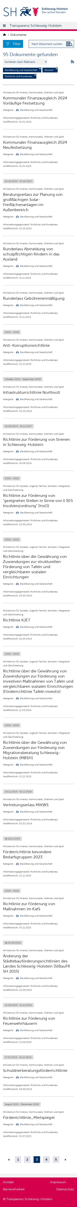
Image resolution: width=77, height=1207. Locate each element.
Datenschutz (65, 1189)
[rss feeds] (72, 62)
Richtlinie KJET (16, 620)
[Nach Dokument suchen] (69, 44)
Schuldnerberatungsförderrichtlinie (35, 1070)
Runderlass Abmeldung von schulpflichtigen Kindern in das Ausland (31, 254)
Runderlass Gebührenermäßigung (34, 298)
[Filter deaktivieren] (40, 68)
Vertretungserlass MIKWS (26, 805)
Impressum (58, 1182)
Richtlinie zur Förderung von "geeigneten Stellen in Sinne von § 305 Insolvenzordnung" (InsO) (38, 500)
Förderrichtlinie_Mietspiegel (28, 1117)
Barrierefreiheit (13, 1189)
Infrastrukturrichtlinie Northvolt (31, 392)
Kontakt (8, 1182)
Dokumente (18, 34)
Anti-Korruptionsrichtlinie (26, 345)
